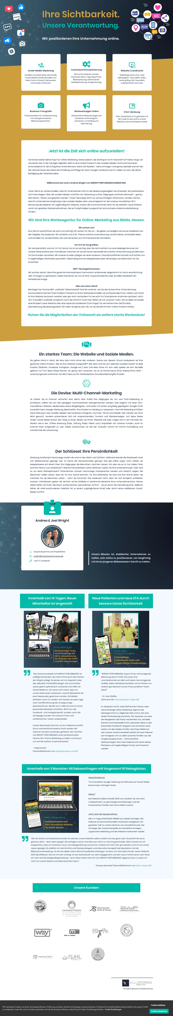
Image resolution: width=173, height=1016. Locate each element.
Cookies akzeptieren (159, 1011)
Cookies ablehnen (158, 1005)
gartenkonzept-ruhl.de (66, 751)
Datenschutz (147, 988)
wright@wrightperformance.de (48, 556)
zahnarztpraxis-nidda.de (126, 699)
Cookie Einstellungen (113, 1009)
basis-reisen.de (143, 865)
